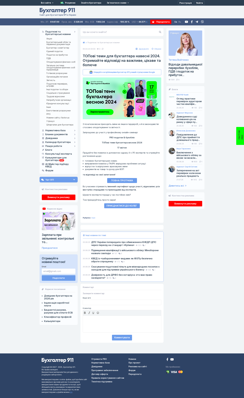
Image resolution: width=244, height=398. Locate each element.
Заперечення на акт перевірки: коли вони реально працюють (189, 173)
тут (71, 392)
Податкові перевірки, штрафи (57, 85)
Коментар (87, 308)
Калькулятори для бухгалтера (56, 159)
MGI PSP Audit (182, 95)
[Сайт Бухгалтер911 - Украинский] (57, 360)
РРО (48, 114)
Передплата (163, 22)
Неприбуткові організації (58, 100)
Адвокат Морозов (185, 113)
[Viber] (202, 22)
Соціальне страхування (58, 93)
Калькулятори (52, 321)
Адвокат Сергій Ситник (187, 167)
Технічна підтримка (101, 381)
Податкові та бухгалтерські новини (58, 33)
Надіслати (59, 278)
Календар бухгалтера (58, 142)
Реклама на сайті (137, 366)
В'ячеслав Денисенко (186, 131)
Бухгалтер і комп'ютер (57, 48)
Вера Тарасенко (184, 149)
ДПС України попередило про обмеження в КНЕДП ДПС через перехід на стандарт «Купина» (123, 243)
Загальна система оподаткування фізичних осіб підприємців (60, 67)
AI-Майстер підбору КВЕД (57, 165)
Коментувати (122, 337)
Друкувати (143, 49)
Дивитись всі (177, 185)
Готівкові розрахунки (56, 73)
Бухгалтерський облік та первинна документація (58, 43)
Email (44, 267)
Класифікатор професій (57, 316)
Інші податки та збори (57, 89)
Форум (49, 170)
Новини (132, 359)
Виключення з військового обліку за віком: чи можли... (189, 155)
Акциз (49, 38)
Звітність (50, 80)
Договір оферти (99, 374)
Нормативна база (55, 130)
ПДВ (48, 58)
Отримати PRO (99, 359)
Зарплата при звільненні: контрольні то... (58, 238)
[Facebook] (191, 22)
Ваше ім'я (87, 298)
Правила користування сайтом (107, 378)
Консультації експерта (58, 154)
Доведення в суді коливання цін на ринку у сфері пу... (187, 119)
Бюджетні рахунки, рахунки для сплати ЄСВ (58, 311)
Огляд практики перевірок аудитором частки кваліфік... (189, 101)
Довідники (51, 138)
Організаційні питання (57, 76)
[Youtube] (186, 22)
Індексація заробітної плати (56, 304)
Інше (48, 107)
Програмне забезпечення (104, 370)
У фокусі (50, 121)
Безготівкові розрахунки (58, 110)
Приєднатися (49, 248)
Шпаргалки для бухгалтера (59, 124)
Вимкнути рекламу (59, 197)
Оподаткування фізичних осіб (60, 62)
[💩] (98, 313)
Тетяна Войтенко (179, 60)
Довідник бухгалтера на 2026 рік (58, 297)
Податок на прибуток (57, 55)
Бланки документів (56, 134)
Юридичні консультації (57, 103)
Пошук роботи (53, 146)
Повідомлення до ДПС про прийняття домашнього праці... (188, 137)
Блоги (48, 150)
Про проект (134, 362)
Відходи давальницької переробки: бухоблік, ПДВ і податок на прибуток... (185, 70)
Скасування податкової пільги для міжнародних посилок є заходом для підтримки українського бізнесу (125, 268)
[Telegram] (197, 22)
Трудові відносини (55, 96)
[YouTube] (172, 359)
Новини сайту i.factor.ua (57, 117)
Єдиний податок (54, 51)
